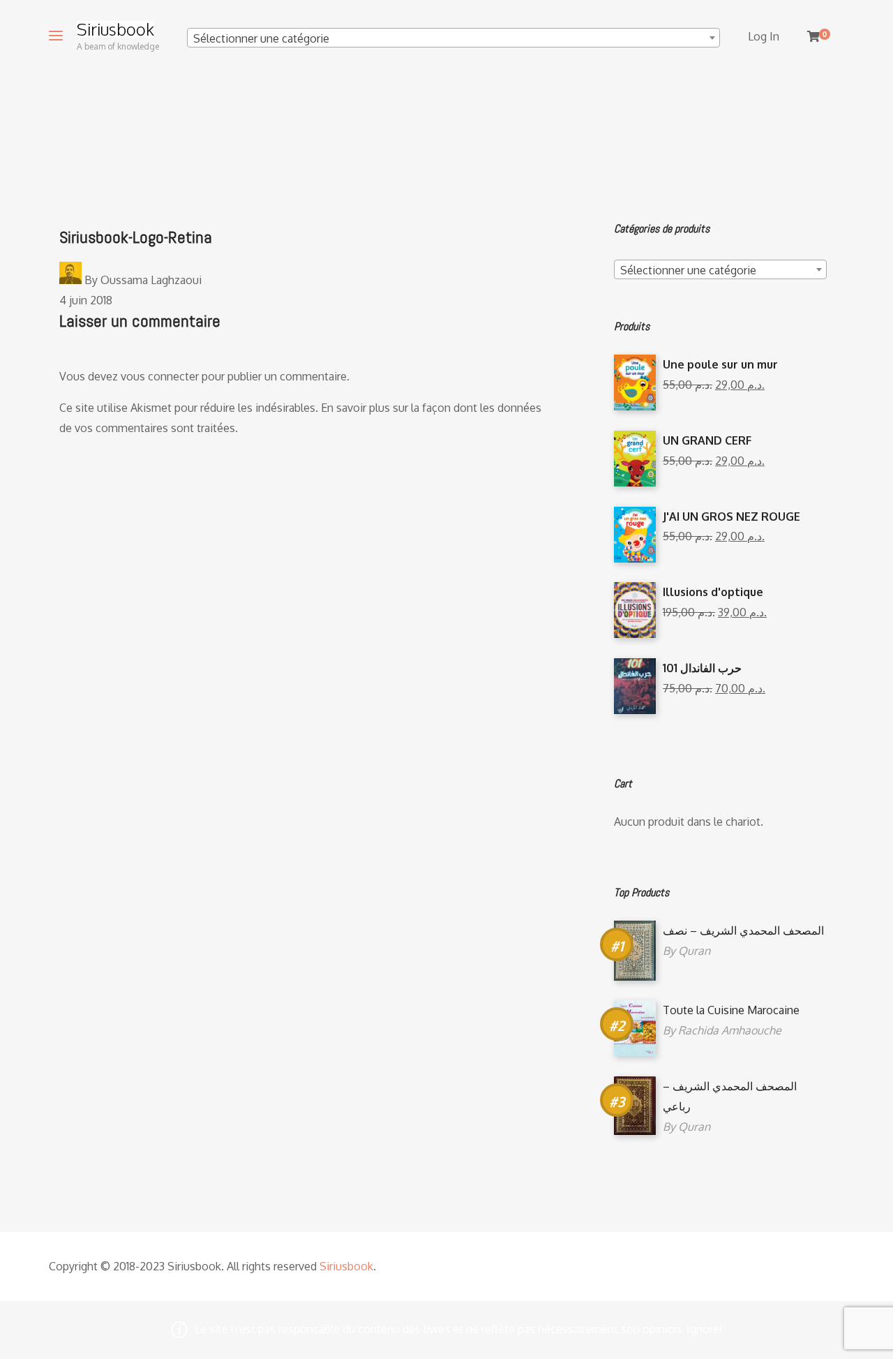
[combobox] (453, 37)
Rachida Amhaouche (729, 1030)
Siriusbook (115, 29)
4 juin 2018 (85, 300)
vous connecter (160, 376)
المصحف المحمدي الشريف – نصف (743, 930)
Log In (763, 36)
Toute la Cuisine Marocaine (731, 1010)
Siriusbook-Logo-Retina (135, 237)
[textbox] (453, 38)
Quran (694, 951)
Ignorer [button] (704, 1329)
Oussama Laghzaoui (151, 280)
